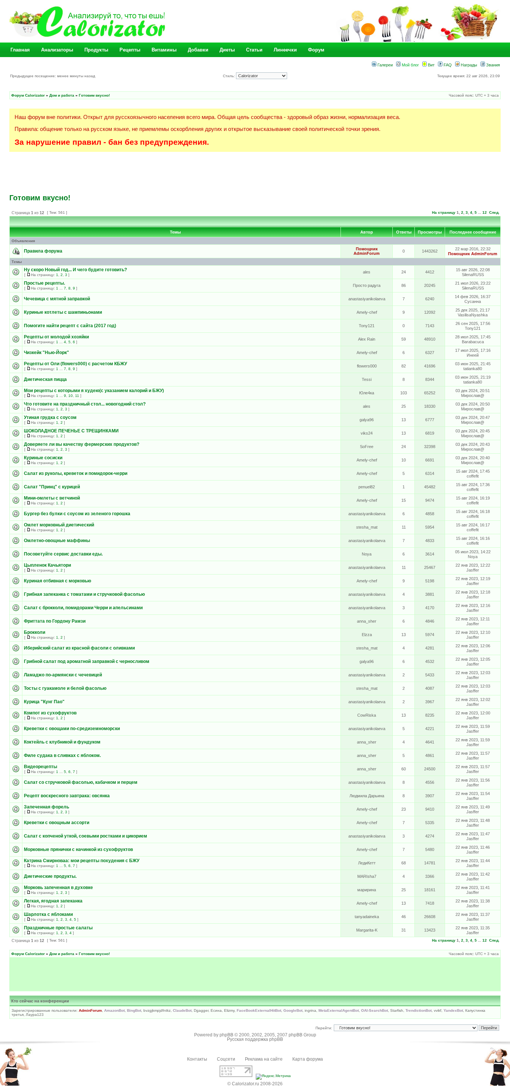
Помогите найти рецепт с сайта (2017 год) (70, 325)
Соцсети (226, 1059)
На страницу (443, 212)
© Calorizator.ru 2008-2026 (255, 1084)
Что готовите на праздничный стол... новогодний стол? (85, 404)
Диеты (227, 50)
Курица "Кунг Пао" (44, 701)
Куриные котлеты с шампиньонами (63, 312)
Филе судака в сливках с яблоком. (62, 755)
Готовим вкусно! (94, 95)
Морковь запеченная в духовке (58, 887)
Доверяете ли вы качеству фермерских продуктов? (81, 444)
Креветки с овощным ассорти (56, 822)
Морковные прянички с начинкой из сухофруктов (78, 849)
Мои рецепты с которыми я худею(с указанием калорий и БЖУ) (94, 390)
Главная (20, 50)
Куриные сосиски (43, 457)
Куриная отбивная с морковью (57, 580)
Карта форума (307, 1059)
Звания (492, 65)
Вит (431, 65)
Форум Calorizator (28, 95)
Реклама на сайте (264, 1059)
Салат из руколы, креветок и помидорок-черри (75, 473)
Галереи (384, 65)
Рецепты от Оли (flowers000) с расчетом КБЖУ (75, 363)
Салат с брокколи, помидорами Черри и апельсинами (83, 607)
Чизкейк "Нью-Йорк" (46, 352)
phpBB (226, 1035)
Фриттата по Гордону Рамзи (54, 621)
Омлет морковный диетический (59, 525)
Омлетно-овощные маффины (57, 540)
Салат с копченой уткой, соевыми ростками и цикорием (85, 836)
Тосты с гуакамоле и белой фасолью (65, 688)
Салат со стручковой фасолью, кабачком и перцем (80, 782)
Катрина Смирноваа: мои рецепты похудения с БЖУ (81, 860)
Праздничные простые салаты (58, 927)
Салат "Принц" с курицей (52, 486)
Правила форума (43, 251)
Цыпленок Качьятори (47, 565)
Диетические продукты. (50, 876)
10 (70, 396)
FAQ (447, 65)
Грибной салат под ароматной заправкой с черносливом (86, 661)
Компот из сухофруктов (50, 713)
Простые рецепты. (44, 283)
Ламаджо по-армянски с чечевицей (63, 674)
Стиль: (229, 76)
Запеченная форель (46, 807)
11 (77, 396)
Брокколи (34, 632)
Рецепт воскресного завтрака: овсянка (67, 795)
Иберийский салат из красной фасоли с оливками (79, 648)
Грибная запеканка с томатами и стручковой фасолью (84, 594)
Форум (316, 50)
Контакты (197, 1059)
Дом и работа (61, 95)
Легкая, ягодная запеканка (53, 901)
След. (494, 212)
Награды (468, 65)
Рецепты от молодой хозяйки (56, 336)
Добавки (198, 50)
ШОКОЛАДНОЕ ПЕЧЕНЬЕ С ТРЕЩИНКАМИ (71, 431)
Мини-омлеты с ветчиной (52, 498)
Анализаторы (57, 50)
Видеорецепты (40, 766)
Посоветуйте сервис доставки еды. (63, 554)
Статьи (254, 50)
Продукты (96, 50)
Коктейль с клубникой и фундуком (62, 742)
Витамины (164, 50)
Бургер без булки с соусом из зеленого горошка (77, 513)
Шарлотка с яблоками (48, 914)
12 (484, 212)
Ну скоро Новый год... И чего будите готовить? (75, 269)
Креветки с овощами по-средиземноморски (72, 728)
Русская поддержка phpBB (255, 1039)
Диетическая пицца (45, 379)
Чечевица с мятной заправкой (57, 298)
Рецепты (129, 50)
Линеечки (285, 50)
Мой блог (410, 65)
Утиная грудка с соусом (50, 417)
